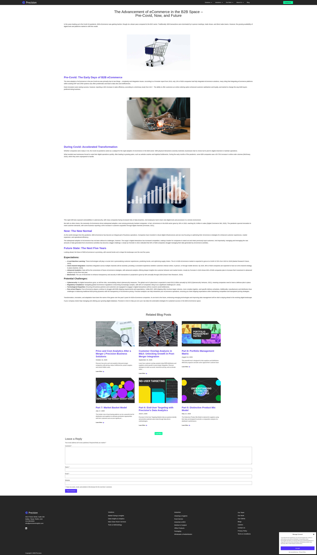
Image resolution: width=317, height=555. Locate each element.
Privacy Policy (302, 552)
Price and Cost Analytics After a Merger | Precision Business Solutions (113, 354)
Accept (297, 548)
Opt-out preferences (293, 552)
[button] (314, 534)
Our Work (228, 2)
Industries (218, 2)
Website (67, 480)
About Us (239, 2)
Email (67, 473)
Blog (248, 2)
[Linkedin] (26, 528)
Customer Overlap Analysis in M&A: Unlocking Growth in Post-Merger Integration (157, 354)
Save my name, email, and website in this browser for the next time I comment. (89, 487)
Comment (68, 446)
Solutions (207, 2)
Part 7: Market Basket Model (111, 407)
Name (67, 467)
